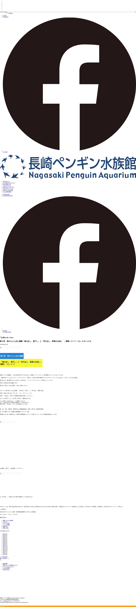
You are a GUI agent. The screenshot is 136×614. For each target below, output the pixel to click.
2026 (4, 533)
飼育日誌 (5, 526)
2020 (4, 541)
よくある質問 (6, 568)
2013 (4, 550)
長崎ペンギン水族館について (10, 565)
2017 (4, 545)
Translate (10, 13)
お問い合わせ (6, 569)
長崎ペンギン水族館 (8, 520)
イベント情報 (6, 523)
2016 (4, 546)
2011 (4, 553)
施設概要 (5, 563)
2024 (4, 536)
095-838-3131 (6, 601)
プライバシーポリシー (8, 566)
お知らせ (5, 522)
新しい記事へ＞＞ (4, 558)
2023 (4, 537)
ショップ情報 (6, 525)
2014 (4, 549)
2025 (4, 535)
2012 (4, 551)
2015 (4, 548)
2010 (4, 554)
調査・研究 (5, 528)
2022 (4, 539)
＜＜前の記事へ (4, 556)
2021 (4, 540)
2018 (4, 544)
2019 (4, 542)
